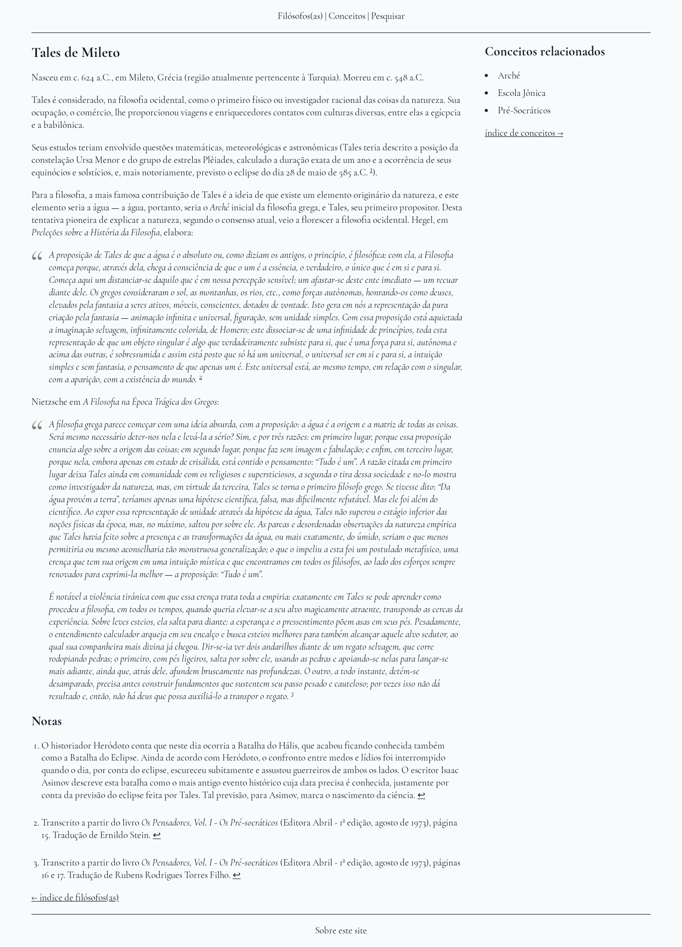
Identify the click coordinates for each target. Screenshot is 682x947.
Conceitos (347, 16)
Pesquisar (388, 16)
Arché (509, 75)
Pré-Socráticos (524, 110)
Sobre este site (341, 931)
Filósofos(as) (300, 16)
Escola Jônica (522, 93)
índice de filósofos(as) (79, 898)
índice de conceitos (520, 133)
